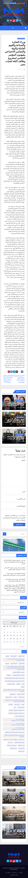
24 (20, 642)
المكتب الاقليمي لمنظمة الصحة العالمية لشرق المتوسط (13, 690)
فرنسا (15, 697)
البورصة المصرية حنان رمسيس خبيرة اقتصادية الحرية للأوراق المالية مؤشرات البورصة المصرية (15, 668)
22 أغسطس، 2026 (19, 801)
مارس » (22, 646)
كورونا (22, 704)
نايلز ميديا (10, 742)
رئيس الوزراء (21, 697)
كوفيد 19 (11, 704)
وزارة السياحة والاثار (11, 745)
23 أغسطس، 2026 (19, 783)
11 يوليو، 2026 (20, 836)
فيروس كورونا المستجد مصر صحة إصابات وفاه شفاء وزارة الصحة (14, 700)
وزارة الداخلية (21, 745)
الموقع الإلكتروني (20, 506)
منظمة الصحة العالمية (19, 742)
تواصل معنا (8, 872)
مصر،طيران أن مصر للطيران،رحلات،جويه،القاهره (17, 728)
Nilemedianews (21, 38)
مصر (15, 707)
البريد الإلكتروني (20, 499)
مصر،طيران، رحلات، (19, 716)
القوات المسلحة (11, 684)
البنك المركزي (14, 663)
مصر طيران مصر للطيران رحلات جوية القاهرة (13, 739)
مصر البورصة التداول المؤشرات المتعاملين (14, 732)
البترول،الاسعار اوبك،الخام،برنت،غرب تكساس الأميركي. (15, 659)
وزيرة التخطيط (13, 748)
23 (23, 642)
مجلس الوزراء (21, 707)
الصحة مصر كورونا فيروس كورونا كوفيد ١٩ (14, 678)
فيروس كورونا (9, 697)
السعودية (9, 675)
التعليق (23, 460)
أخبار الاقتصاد (21, 656)
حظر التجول (12, 694)
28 (7, 642)
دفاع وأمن (21, 794)
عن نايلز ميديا (15, 872)
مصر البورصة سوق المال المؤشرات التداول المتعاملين (14, 735)
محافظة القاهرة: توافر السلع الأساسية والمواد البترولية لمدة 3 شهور (14, 590)
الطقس (18, 684)
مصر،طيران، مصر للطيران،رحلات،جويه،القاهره (17, 719)
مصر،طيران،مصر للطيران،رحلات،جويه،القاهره (17, 724)
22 (4, 638)
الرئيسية (20, 872)
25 (17, 642)
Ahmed (23, 579)
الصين (23, 684)
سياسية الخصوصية (14, 874)
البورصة (7, 663)
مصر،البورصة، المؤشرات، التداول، (16, 713)
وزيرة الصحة (21, 751)
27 (10, 642)
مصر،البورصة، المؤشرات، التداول (16, 710)
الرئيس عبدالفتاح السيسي (18, 672)
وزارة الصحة (21, 748)
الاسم (23, 491)
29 (4, 642)
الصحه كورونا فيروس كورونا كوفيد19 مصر (14, 681)
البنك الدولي (21, 663)
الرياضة (22, 829)
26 (14, 642)
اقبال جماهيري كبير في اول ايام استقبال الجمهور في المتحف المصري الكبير (14, 422)
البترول (7, 656)
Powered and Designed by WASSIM (11, 868)
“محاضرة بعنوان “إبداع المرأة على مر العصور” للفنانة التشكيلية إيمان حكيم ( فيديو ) (14, 562)
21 (7, 638)
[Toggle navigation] (12, 28)
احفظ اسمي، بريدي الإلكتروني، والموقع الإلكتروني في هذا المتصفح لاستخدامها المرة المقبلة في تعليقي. (14, 518)
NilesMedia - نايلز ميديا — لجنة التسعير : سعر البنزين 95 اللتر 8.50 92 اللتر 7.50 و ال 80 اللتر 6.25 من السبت (14, 586)
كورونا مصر (17, 704)
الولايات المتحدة (20, 694)
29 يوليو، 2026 (20, 818)
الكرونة (22, 686)
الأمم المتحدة (13, 656)
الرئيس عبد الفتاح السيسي (18, 675)
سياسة (22, 776)
